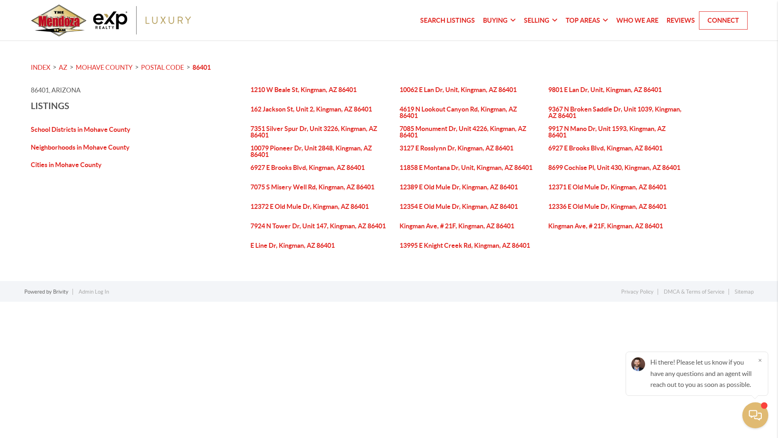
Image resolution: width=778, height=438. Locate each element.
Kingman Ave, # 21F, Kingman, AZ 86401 (457, 226)
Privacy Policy (637, 292)
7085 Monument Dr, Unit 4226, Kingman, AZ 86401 (463, 131)
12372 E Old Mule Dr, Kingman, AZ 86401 (309, 206)
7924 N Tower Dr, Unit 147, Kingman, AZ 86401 (318, 226)
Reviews (681, 20)
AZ (63, 67)
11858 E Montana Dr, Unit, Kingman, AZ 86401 (466, 167)
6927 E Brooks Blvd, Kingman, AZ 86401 (605, 148)
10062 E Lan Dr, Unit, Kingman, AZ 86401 (458, 89)
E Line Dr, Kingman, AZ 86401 (292, 245)
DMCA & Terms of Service (694, 292)
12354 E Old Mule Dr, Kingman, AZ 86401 (459, 206)
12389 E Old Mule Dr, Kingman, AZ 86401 (459, 187)
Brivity (60, 292)
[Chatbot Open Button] (755, 415)
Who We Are (637, 20)
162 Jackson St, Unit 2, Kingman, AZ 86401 (311, 109)
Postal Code (162, 67)
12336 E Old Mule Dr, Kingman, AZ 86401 (607, 206)
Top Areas (583, 20)
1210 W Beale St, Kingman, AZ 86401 (303, 89)
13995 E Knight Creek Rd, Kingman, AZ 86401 (465, 245)
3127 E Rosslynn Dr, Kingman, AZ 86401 (456, 148)
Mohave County (104, 67)
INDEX (40, 67)
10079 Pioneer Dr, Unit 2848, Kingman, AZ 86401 (311, 151)
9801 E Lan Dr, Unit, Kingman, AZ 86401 (605, 89)
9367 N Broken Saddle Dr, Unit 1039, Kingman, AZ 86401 (615, 112)
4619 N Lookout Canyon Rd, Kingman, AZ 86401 (458, 112)
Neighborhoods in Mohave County (80, 147)
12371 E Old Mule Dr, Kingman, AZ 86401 (607, 187)
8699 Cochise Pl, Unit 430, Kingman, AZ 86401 (614, 167)
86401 (201, 67)
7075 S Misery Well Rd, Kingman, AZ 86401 (312, 187)
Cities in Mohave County (66, 164)
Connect (723, 20)
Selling (536, 20)
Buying (495, 20)
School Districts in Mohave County (80, 129)
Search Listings (447, 20)
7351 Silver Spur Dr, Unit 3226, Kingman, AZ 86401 (313, 131)
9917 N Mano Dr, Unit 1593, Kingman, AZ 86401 (607, 131)
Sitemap (744, 292)
